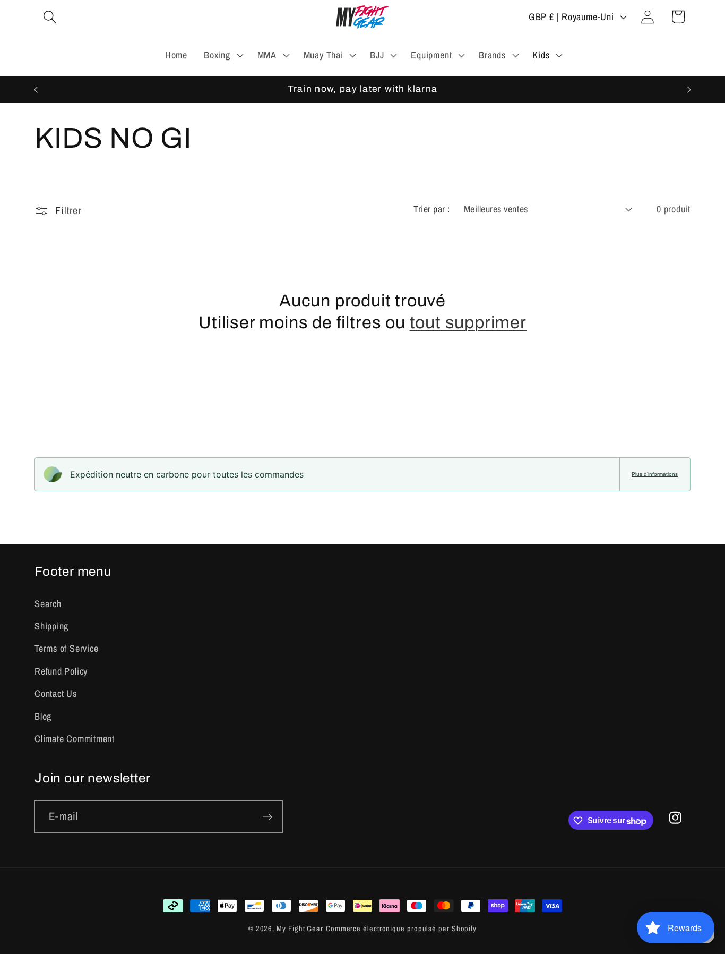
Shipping (51, 625)
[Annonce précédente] (36, 89)
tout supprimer (468, 323)
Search (48, 603)
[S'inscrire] (267, 817)
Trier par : (431, 209)
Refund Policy (61, 670)
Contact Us (55, 693)
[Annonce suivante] (689, 89)
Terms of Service (66, 648)
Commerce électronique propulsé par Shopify (401, 928)
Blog (42, 715)
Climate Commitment (74, 738)
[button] (49, 17)
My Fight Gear (300, 928)
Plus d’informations (655, 474)
